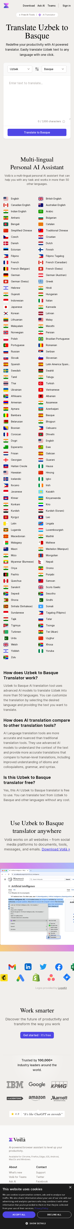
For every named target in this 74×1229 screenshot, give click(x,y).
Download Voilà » (56, 849)
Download (29, 5)
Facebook (42, 1181)
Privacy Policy (41, 1208)
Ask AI (41, 5)
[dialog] (37, 1206)
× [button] (70, 1187)
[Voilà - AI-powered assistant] (6, 5)
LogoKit (62, 987)
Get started (37, 1035)
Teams (51, 5)
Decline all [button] (54, 1214)
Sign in (67, 5)
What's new (15, 1172)
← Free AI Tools (27, 14)
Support (40, 1172)
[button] (37, 1223)
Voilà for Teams (18, 1176)
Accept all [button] (19, 1214)
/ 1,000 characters (50, 121)
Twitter (40, 1176)
